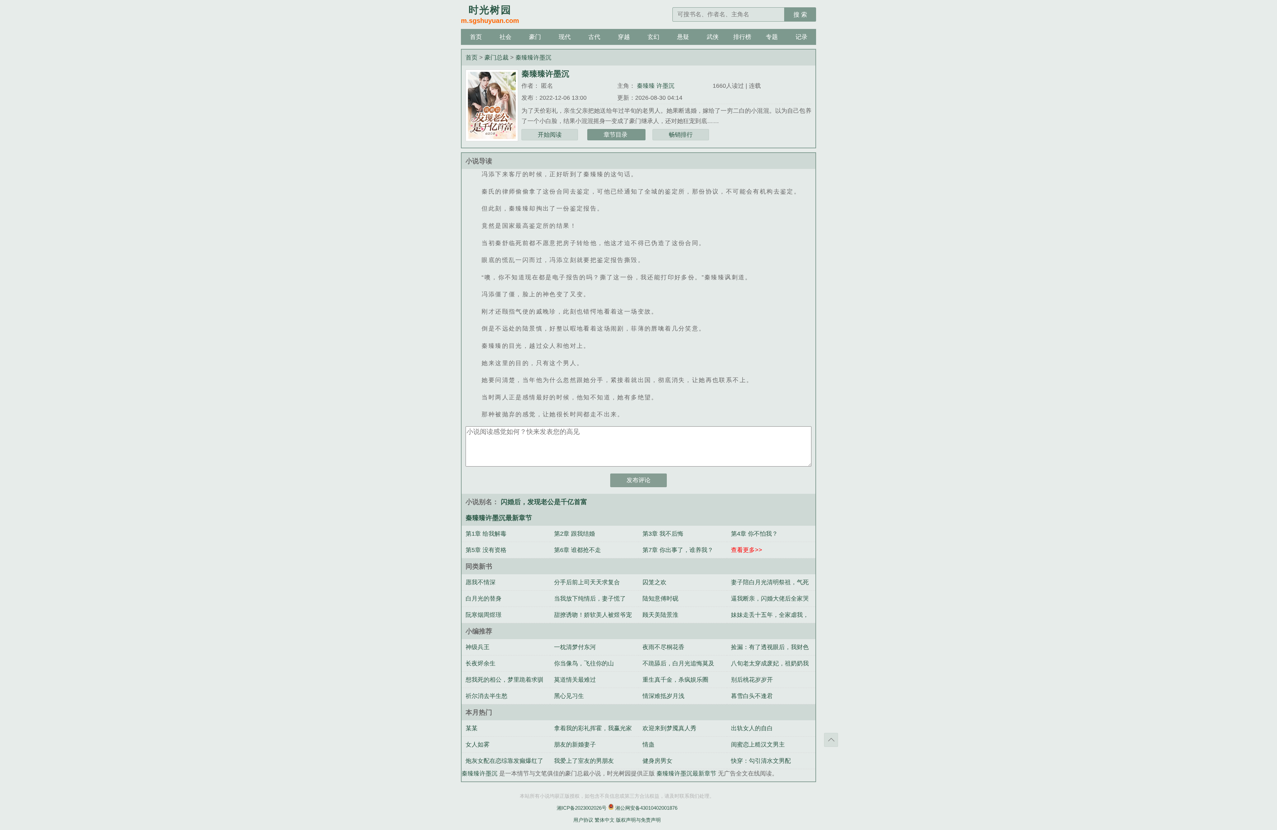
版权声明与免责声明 (638, 820)
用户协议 (583, 820)
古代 (594, 37)
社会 (505, 37)
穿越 (624, 37)
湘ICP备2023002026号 (582, 808)
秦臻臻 (646, 85)
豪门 (535, 37)
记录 (801, 37)
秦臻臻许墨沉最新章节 (687, 773)
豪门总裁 (497, 57)
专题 (772, 37)
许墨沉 (665, 85)
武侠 (713, 37)
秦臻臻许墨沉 (533, 57)
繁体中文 (605, 820)
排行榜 (742, 37)
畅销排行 (681, 134)
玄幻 (653, 37)
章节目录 (616, 134)
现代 (565, 37)
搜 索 (800, 14)
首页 (476, 37)
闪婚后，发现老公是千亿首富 (544, 501)
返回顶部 (831, 740)
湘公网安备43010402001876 (646, 808)
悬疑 (683, 37)
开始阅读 (550, 134)
